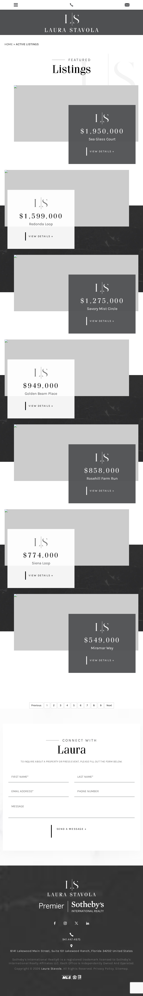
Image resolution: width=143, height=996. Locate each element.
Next (109, 705)
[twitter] (76, 923)
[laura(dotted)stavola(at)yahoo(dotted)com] (127, 5)
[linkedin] (87, 923)
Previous (36, 705)
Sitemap (121, 968)
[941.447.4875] (71, 5)
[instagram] (65, 923)
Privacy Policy (103, 968)
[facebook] (54, 923)
